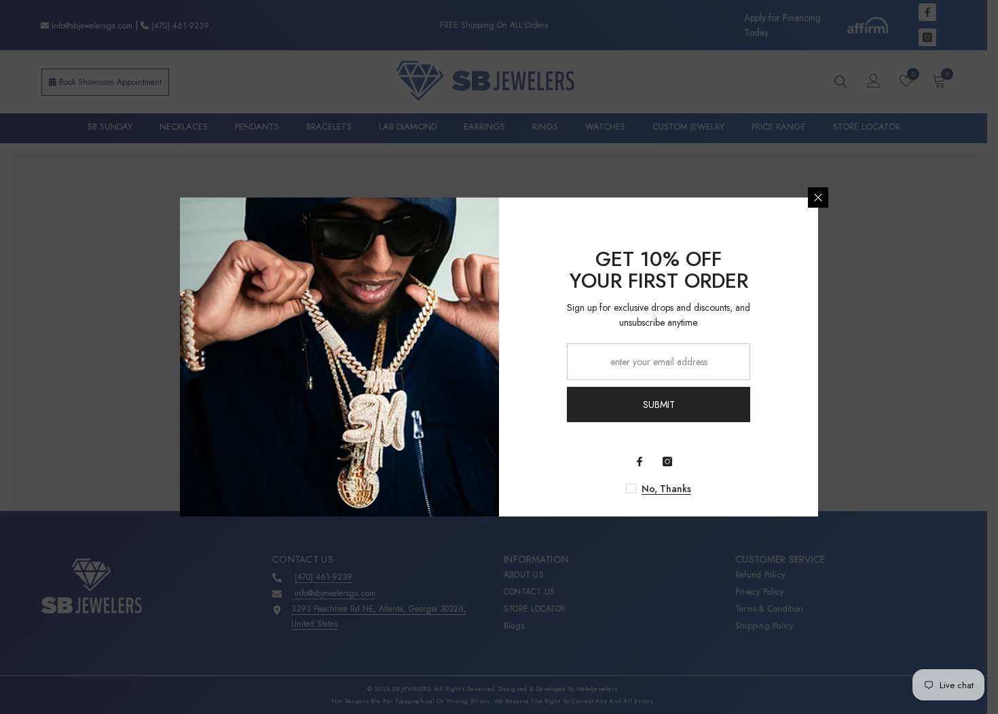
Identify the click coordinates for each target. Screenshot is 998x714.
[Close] (818, 197)
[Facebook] (639, 461)
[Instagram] (667, 461)
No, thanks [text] (666, 488)
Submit (659, 404)
